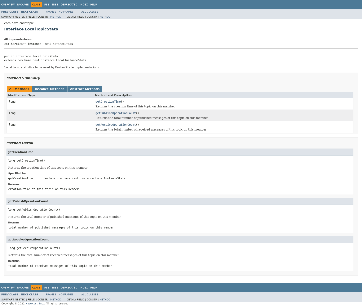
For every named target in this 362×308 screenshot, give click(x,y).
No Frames (66, 11)
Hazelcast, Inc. (35, 303)
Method (55, 16)
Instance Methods (49, 89)
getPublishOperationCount (116, 113)
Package (23, 4)
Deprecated (69, 4)
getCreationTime (108, 101)
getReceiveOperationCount (116, 124)
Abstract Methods (85, 89)
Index (84, 4)
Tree (55, 4)
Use (46, 4)
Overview (8, 4)
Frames (51, 11)
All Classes (89, 11)
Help (93, 4)
